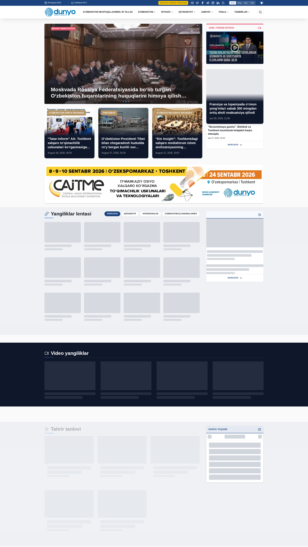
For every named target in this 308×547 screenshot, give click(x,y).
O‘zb (233, 3)
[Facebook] (202, 2)
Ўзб (252, 3)
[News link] (69, 133)
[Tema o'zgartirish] (262, 3)
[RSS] (223, 2)
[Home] (60, 12)
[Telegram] (207, 2)
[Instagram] (212, 2)
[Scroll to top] (300, 539)
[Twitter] (197, 2)
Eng (239, 3)
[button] (120, 101)
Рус (246, 3)
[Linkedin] (218, 2)
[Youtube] (192, 2)
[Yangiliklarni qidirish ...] (260, 12)
